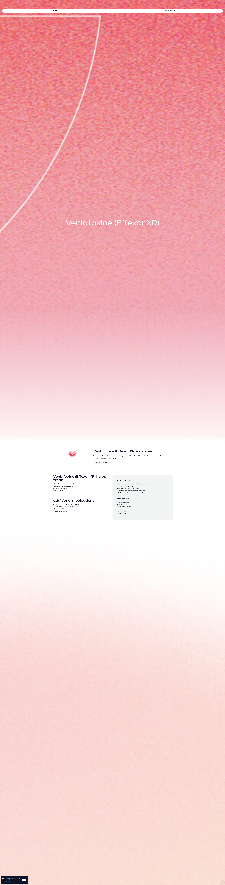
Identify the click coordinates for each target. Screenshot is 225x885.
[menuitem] (54, 11)
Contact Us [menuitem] (157, 10)
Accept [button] (24, 879)
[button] (7, 881)
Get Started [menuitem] (168, 10)
